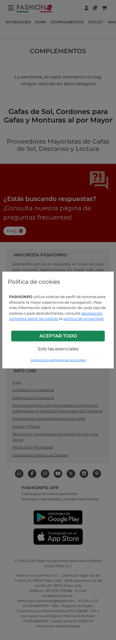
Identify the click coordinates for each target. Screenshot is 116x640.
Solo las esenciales (58, 349)
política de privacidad (83, 318)
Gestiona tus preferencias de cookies (58, 360)
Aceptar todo (58, 336)
